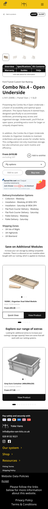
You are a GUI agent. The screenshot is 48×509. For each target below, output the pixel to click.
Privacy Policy (24, 500)
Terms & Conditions (24, 504)
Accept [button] (5, 481)
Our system (10, 448)
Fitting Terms (8, 466)
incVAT (41, 14)
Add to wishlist (39, 155)
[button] (42, 4)
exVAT (34, 14)
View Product (34, 315)
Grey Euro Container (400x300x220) (19, 383)
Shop (6, 454)
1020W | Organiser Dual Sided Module (20, 301)
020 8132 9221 (10, 436)
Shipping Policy (8, 470)
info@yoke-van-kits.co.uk (16, 431)
